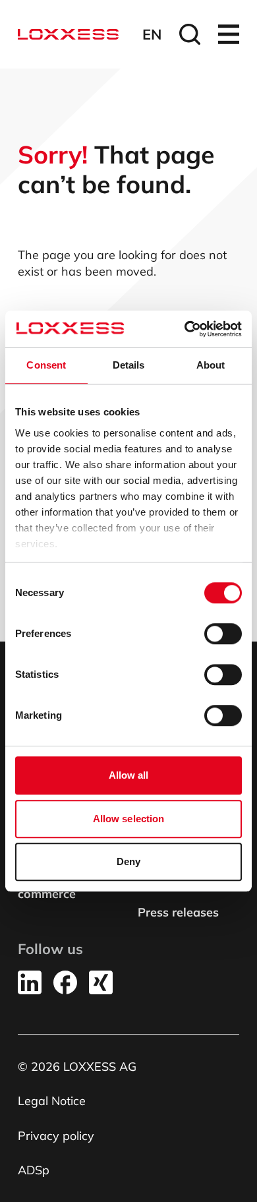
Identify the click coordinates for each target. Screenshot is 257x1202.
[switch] (223, 633)
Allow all (129, 775)
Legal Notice (52, 1100)
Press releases (178, 912)
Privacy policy (56, 1135)
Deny (128, 861)
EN (151, 34)
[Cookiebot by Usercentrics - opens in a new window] (185, 329)
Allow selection (129, 818)
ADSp (33, 1170)
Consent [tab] (46, 365)
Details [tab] (129, 365)
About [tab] (210, 365)
